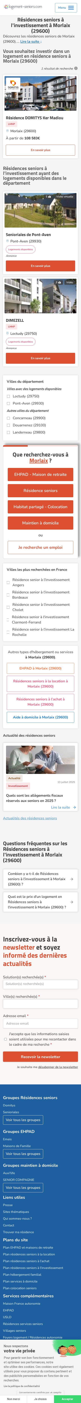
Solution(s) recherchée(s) (23, 977)
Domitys (9, 1105)
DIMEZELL (15, 320)
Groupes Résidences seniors (30, 1098)
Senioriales (11, 1112)
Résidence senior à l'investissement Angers (41, 582)
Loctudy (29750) (26, 396)
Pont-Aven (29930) (28, 403)
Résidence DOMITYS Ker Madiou (34, 118)
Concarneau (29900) (29, 418)
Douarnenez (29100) (29, 425)
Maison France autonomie (21, 1303)
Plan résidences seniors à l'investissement (33, 1268)
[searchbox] (40, 983)
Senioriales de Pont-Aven (28, 234)
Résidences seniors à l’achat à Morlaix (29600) (40, 702)
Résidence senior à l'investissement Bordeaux (41, 595)
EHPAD (8, 1310)
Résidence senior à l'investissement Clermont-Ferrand (40, 620)
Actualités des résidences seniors (30, 818)
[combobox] (40, 984)
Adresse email (14, 1016)
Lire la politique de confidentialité (22, 1386)
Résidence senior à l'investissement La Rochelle (43, 632)
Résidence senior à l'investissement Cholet (41, 607)
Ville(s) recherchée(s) (20, 996)
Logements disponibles (20, 249)
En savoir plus (40, 150)
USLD (7, 1317)
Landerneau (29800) (29, 432)
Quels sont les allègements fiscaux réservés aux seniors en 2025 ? (34, 798)
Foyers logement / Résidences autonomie (32, 1337)
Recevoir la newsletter (40, 1056)
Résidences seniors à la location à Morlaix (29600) (40, 684)
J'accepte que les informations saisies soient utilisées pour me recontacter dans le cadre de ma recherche (42, 1039)
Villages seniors (14, 1331)
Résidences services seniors (23, 1324)
